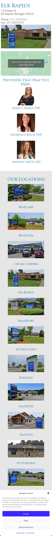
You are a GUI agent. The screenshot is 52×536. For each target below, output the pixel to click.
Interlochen (26, 349)
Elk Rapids (26, 292)
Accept (26, 514)
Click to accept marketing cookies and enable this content (26, 63)
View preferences (26, 527)
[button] (48, 493)
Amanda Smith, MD (26, 162)
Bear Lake (26, 207)
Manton (26, 435)
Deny (26, 520)
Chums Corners (26, 264)
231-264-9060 (18, 19)
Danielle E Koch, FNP (26, 135)
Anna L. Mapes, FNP (26, 108)
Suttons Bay (26, 463)
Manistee (26, 406)
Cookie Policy (20, 533)
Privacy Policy (30, 533)
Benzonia (26, 235)
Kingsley (26, 378)
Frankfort (26, 321)
